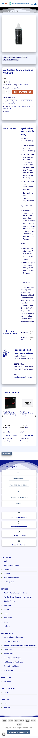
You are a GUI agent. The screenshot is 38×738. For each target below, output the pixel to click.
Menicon (23, 101)
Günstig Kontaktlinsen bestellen (15, 593)
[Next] (35, 420)
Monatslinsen (8, 654)
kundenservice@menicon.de (24, 377)
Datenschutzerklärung (12, 565)
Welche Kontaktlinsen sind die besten (18, 597)
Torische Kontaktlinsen (12, 658)
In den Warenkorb (22, 92)
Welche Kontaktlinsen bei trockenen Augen (20, 645)
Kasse (6, 622)
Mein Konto (8, 605)
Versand (7, 573)
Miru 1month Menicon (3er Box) (27, 414)
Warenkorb (8, 618)
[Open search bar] (6, 3)
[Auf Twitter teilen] (11, 116)
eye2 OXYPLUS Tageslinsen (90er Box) (9, 414)
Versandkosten (23, 85)
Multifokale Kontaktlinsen (13, 662)
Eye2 (28, 101)
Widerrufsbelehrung (11, 578)
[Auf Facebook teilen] (8, 116)
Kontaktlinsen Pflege (11, 666)
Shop (16, 11)
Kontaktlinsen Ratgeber (12, 641)
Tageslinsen (8, 650)
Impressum (8, 569)
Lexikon (7, 626)
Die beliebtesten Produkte (13, 637)
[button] (3, 3)
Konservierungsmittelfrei (18, 106)
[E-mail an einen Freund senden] (15, 116)
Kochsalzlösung (15, 101)
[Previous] (2, 420)
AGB (5, 561)
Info (5, 703)
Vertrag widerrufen (18, 732)
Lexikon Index (9, 670)
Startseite (6, 11)
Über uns (7, 708)
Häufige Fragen (9, 601)
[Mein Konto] (32, 3)
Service (6, 609)
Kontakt (6, 692)
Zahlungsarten (9, 582)
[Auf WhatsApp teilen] (4, 116)
